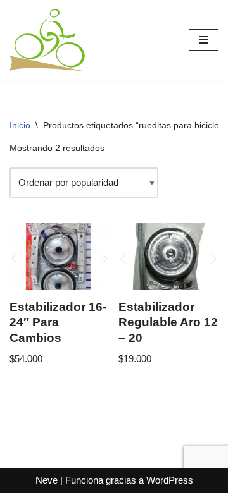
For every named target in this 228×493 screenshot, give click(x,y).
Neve (46, 480)
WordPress (169, 480)
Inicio (20, 125)
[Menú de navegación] (203, 40)
